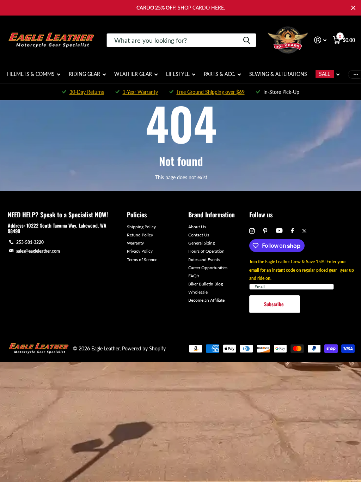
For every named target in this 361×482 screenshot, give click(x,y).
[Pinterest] (265, 231)
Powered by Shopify (144, 348)
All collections (33, 78)
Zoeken (246, 40)
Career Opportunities (207, 267)
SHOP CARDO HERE (201, 8)
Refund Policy (140, 234)
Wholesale (198, 292)
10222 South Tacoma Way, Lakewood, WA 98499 (57, 228)
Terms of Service (142, 259)
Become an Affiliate (206, 300)
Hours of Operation (206, 251)
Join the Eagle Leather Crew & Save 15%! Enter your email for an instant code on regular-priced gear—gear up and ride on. (301, 270)
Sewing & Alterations (278, 74)
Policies (137, 214)
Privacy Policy (140, 251)
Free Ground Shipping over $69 (211, 92)
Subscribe (274, 304)
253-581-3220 (30, 242)
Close (353, 8)
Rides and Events (204, 259)
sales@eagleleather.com (38, 251)
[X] (304, 231)
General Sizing (201, 243)
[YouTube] (279, 231)
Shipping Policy (141, 226)
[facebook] (292, 231)
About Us (197, 226)
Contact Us (198, 234)
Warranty (135, 243)
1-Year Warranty (140, 92)
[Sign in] (320, 40)
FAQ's (193, 275)
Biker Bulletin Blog (205, 284)
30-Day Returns (86, 92)
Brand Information (211, 214)
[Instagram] (252, 231)
